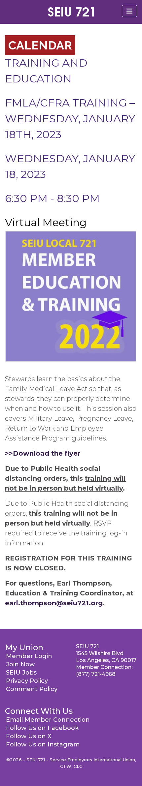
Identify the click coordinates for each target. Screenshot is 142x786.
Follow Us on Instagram (43, 744)
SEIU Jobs (21, 672)
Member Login (29, 656)
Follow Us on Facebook (42, 728)
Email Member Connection (48, 719)
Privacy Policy (27, 680)
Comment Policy (31, 689)
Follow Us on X (28, 736)
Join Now (20, 664)
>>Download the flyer (42, 453)
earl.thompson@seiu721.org (54, 603)
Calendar (40, 45)
